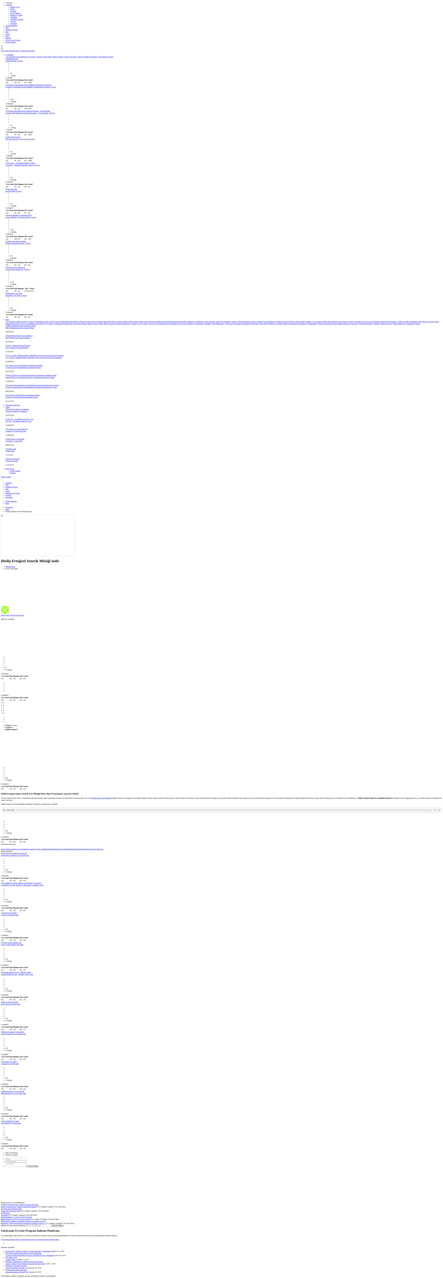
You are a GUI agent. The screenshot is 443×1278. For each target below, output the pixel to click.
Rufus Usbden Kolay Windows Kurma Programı (18, 1207)
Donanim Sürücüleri (103, 322)
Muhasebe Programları (250, 324)
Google (66, 57)
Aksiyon (285, 322)
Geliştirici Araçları (16, 19)
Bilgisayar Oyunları (28, 57)
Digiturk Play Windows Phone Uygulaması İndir (23, 1251)
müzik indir (75, 849)
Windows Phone (12, 30)
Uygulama (9, 55)
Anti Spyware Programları (370, 322)
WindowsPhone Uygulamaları (403, 324)
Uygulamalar (38, 322)
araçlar (95, 324)
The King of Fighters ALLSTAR (13, 855)
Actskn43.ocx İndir (8, 1064)
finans (111, 324)
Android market (11, 26)
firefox (345, 322)
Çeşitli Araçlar (90, 322)
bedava (3, 849)
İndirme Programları (13, 324)
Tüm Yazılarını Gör (17, 615)
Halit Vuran (5, 615)
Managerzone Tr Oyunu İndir (11, 1093)
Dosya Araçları (116, 322)
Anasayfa (9, 507)
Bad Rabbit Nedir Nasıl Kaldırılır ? (18, 338)
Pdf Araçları (133, 322)
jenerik (56, 849)
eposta (436, 322)
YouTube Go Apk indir (14, 441)
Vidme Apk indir (12, 461)
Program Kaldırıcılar (156, 322)
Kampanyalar (68, 324)
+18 (7, 57)
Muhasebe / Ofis (222, 324)
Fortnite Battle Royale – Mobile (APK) (15, 974)
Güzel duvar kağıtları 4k (14, 269)
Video (12, 9)
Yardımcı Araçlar (250, 322)
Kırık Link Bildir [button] (12, 569)
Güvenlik (13, 24)
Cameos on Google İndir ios (16, 431)
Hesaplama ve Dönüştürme (307, 324)
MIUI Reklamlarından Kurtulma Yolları (20, 328)
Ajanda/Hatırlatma (66, 322)
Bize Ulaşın (10, 469)
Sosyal (180, 324)
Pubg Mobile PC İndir (9, 1123)
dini (329, 322)
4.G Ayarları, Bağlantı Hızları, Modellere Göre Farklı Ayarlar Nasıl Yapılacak (34, 358)
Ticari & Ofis (264, 324)
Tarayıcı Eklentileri (27, 324)
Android (9, 5)
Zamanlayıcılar (261, 322)
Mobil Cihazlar (87, 324)
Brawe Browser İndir (8, 1004)
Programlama (338, 324)
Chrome (39, 57)
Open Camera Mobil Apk (10, 945)
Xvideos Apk (10, 1260)
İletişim (8, 38)
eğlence (106, 324)
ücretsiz (87, 849)
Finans (60, 57)
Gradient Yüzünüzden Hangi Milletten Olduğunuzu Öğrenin (27, 87)
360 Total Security (12, 139)
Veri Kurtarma (226, 322)
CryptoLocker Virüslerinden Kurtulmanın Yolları (23, 368)
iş (130, 324)
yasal (101, 849)
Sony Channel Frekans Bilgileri (17, 348)
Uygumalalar (58, 324)
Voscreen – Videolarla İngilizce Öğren (19, 165)
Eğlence (126, 322)
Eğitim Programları (290, 324)
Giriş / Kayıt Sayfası (13, 40)
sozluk (218, 322)
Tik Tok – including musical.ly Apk (18, 421)
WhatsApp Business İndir (15, 243)
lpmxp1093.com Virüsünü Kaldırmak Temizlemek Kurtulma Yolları (30, 377)
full (49, 849)
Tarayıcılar (39, 324)
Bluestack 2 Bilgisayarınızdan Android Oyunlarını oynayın (22, 1223)
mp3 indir (62, 849)
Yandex (417, 324)
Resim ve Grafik (16, 15)
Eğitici (50, 57)
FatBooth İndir (11, 61)
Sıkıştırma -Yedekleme (195, 322)
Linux (8, 34)
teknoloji (334, 322)
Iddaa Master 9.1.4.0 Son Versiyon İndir (15, 1219)
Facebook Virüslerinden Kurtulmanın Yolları (22, 397)
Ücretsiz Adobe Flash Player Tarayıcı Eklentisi (22, 1255)
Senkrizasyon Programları (168, 324)
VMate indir (10, 451)
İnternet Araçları (107, 57)
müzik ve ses (14, 7)
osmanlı (82, 849)
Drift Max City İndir (13, 296)
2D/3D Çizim (54, 322)
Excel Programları (235, 324)
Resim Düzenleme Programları (175, 322)
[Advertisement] (70, 588)
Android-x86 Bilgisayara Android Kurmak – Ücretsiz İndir (27, 113)
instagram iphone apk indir (15, 1272)
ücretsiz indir (95, 849)
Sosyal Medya (15, 13)
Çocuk (44, 57)
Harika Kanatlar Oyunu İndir (11, 1034)
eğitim (101, 324)
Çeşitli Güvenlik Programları (86, 57)
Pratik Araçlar (143, 322)
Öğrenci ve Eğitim (276, 324)
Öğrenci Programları (325, 324)
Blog (7, 36)
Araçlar (13, 21)
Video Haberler (11, 501)
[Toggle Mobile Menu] (2, 479)
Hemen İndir (10, 567)
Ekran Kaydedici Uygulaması (16, 411)
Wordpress (354, 324)
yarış (156, 324)
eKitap (55, 57)
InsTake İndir (10, 191)
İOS (7, 28)
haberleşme (126, 324)
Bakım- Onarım (79, 322)
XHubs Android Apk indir (15, 1268)
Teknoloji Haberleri (366, 324)
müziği (68, 849)
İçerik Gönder (11, 42)
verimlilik (13, 17)
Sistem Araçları (209, 322)
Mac (7, 32)
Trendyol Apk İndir (8, 915)
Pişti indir (4, 1215)
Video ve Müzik (237, 322)
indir (99, 57)
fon (47, 849)
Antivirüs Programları (27, 139)
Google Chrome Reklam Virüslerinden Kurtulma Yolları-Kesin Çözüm (31, 387)
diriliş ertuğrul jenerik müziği (35, 849)
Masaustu (346, 324)
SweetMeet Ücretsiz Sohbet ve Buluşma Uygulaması (20, 885)
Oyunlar (13, 11)
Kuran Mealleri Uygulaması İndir (18, 217)
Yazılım (302, 322)
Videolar (376, 324)
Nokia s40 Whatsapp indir (10, 1211)
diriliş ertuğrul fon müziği (15, 849)
